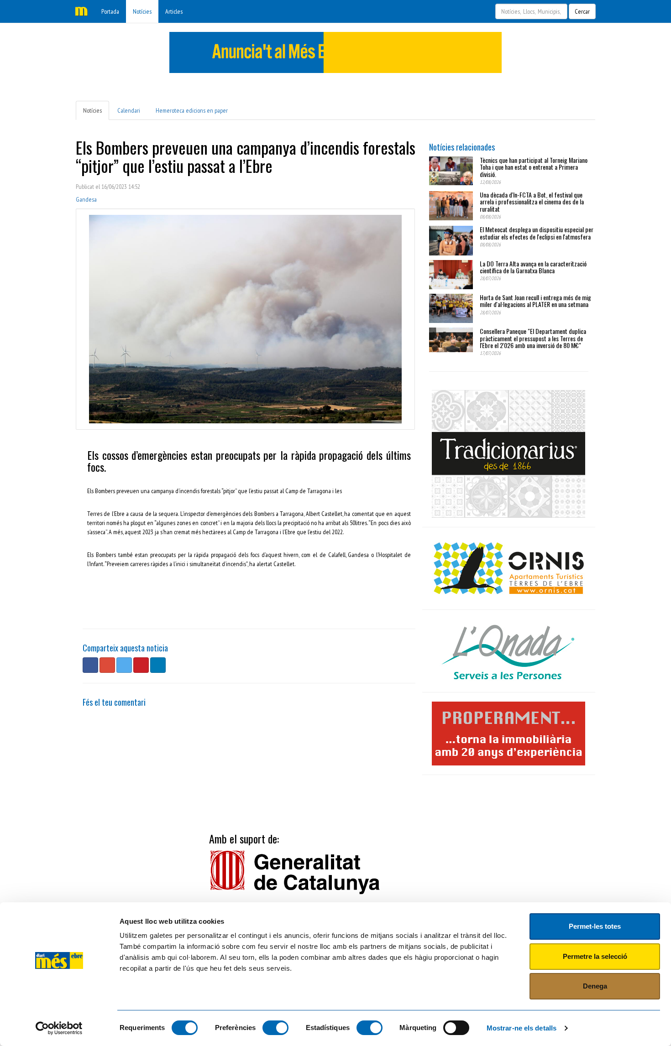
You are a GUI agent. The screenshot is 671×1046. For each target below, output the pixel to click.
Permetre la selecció (595, 956)
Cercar (582, 11)
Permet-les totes (595, 926)
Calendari (128, 110)
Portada (110, 11)
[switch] (275, 1027)
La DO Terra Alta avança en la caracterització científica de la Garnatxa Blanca (533, 267)
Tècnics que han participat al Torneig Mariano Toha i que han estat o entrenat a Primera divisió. (533, 167)
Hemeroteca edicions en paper (192, 110)
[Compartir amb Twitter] (124, 665)
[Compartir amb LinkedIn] (158, 665)
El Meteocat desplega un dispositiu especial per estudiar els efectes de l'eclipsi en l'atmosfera (536, 232)
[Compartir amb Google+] (107, 665)
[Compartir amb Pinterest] (141, 665)
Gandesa (86, 199)
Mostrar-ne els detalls (521, 1028)
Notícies (142, 11)
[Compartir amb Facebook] (90, 665)
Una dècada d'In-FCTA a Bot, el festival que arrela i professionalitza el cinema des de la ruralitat (532, 201)
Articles (174, 11)
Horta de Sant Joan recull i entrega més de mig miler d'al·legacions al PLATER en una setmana (535, 300)
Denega (595, 986)
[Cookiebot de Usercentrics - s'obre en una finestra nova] (59, 1028)
